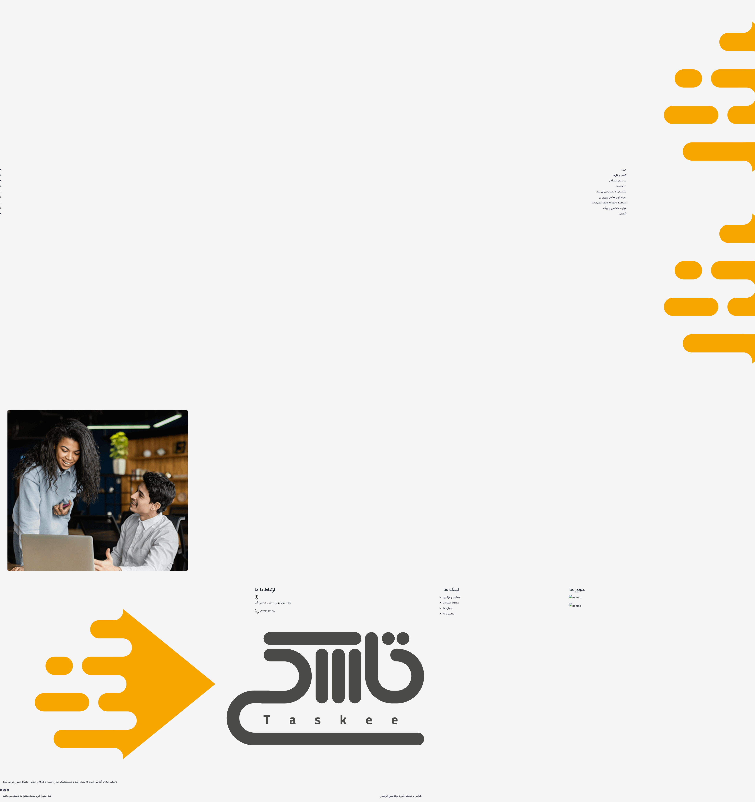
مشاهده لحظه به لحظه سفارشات (609, 203)
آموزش (622, 214)
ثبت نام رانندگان (617, 181)
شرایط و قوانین (451, 597)
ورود (623, 170)
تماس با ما (448, 614)
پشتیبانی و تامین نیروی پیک (611, 192)
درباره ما (447, 608)
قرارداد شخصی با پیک (614, 208)
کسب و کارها (619, 175)
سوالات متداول (451, 603)
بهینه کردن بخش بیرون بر (612, 197)
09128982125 (267, 611)
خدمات (619, 186)
